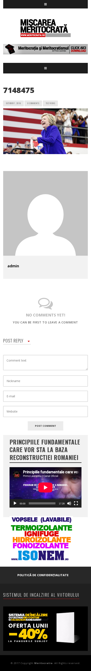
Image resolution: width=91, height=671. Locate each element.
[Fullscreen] (76, 503)
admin (13, 265)
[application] (45, 487)
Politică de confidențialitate (43, 575)
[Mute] (69, 503)
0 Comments (33, 103)
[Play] (15, 503)
